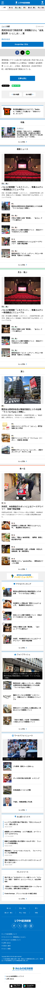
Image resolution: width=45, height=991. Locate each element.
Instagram (25, 926)
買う (24, 7)
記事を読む (22, 78)
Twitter (19, 926)
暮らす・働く (32, 7)
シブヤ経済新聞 (22, 2)
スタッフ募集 (7, 948)
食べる (11, 7)
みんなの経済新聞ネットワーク (22, 969)
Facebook (14, 926)
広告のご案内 (7, 946)
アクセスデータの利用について (12, 940)
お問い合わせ (7, 943)
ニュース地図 (6, 26)
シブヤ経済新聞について (10, 934)
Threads (31, 926)
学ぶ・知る (41, 7)
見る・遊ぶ (18, 7)
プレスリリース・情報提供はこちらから (14, 937)
